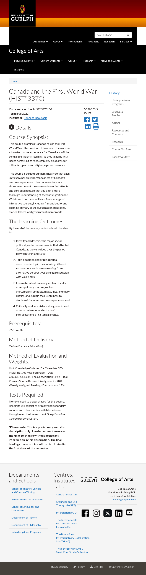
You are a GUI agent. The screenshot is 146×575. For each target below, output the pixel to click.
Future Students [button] (23, 60)
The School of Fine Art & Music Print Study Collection (72, 550)
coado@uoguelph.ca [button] (124, 499)
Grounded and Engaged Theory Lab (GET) (69, 503)
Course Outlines (121, 149)
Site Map (99, 568)
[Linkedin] (119, 513)
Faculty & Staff (121, 156)
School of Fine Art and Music (27, 499)
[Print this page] (96, 126)
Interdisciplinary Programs (26, 532)
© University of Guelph (121, 566)
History (114, 93)
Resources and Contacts (120, 132)
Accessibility (62, 568)
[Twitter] (107, 513)
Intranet (19, 69)
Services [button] (127, 42)
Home (15, 80)
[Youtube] (129, 512)
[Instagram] (96, 513)
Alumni (116, 122)
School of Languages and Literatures (25, 508)
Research (110, 42)
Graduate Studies (117, 113)
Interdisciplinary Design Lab (71, 512)
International (75, 41)
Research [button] (88, 60)
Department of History (24, 517)
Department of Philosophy (26, 524)
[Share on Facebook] (87, 119)
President (93, 41)
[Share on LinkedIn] (87, 126)
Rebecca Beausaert (35, 117)
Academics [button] (41, 42)
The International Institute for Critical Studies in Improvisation (71, 523)
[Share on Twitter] (94, 119)
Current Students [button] (50, 60)
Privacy (81, 568)
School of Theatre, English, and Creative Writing (26, 490)
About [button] (59, 42)
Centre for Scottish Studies (71, 494)
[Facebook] (85, 513)
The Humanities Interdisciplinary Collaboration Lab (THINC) (73, 538)
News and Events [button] (111, 60)
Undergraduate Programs (121, 102)
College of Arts (26, 50)
